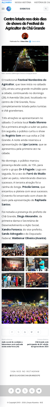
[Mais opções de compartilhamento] (38, 332)
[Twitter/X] (18, 332)
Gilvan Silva (24, 41)
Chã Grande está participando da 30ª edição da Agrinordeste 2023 (37, 343)
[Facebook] (12, 332)
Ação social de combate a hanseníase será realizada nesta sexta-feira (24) (12, 343)
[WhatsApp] (25, 332)
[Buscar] (46, 9)
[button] (13, 250)
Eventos (25, 8)
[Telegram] (31, 332)
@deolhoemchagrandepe (25, 375)
